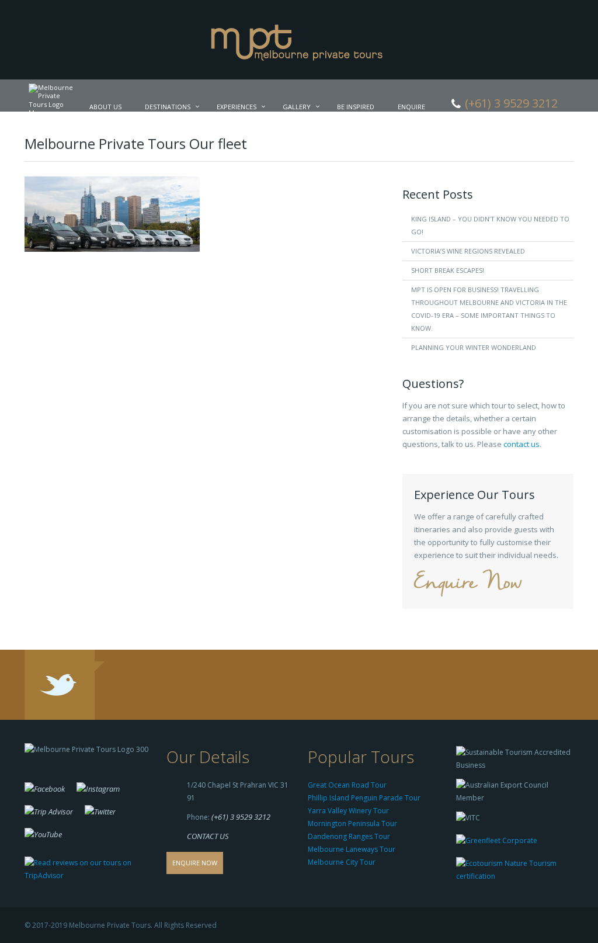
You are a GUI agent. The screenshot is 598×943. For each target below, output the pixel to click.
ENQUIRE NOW (194, 862)
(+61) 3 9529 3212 (240, 817)
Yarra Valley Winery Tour (348, 811)
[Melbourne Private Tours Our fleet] (112, 213)
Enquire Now (467, 583)
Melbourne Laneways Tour (351, 849)
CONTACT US (208, 836)
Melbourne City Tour (342, 862)
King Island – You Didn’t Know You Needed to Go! (490, 225)
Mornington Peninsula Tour (352, 823)
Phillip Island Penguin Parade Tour (364, 798)
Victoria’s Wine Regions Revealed (468, 251)
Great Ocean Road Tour (347, 785)
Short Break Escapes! (447, 270)
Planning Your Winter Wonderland (473, 347)
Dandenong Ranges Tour (349, 836)
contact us (521, 444)
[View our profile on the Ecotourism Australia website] (512, 871)
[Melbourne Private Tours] (299, 38)
